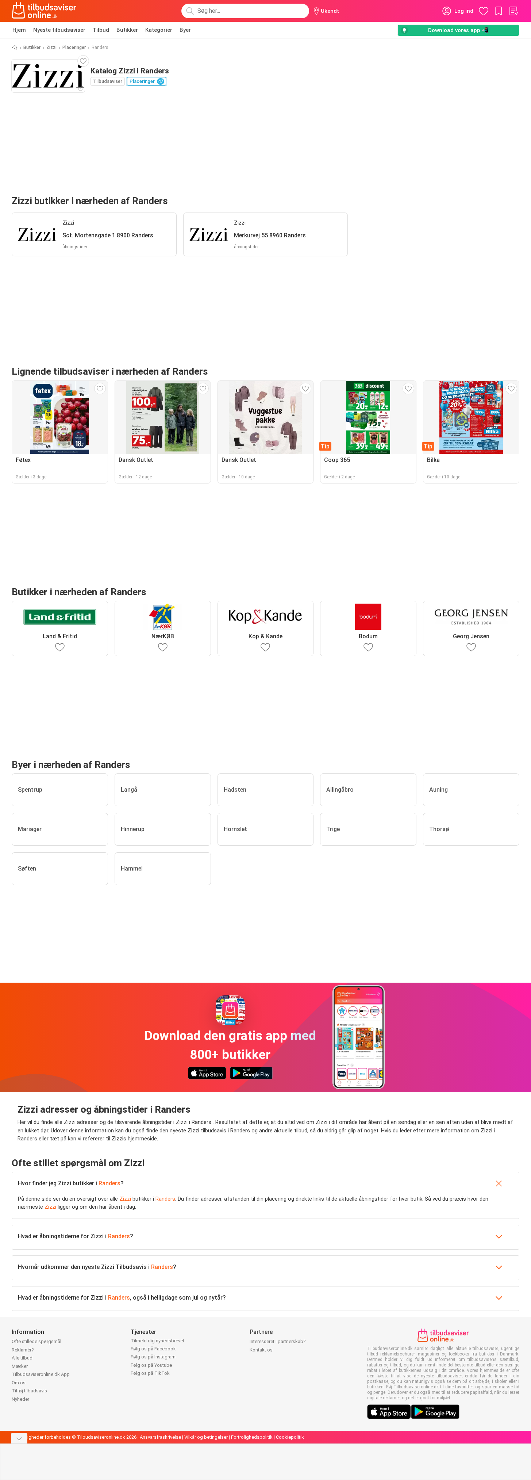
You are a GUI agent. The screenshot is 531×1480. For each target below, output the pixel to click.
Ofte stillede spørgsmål (36, 1341)
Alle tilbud (22, 1358)
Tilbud (101, 30)
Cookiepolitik (290, 1437)
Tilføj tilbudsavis (29, 1390)
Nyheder (20, 1399)
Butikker (127, 30)
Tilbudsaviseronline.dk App (41, 1374)
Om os (19, 1382)
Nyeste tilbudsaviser (59, 30)
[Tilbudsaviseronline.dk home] (44, 11)
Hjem (19, 30)
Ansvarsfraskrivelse (160, 1437)
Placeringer (74, 47)
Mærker (20, 1366)
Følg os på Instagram (153, 1356)
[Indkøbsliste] (513, 11)
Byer (185, 30)
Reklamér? (23, 1350)
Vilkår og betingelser (206, 1437)
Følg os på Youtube (151, 1365)
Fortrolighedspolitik (252, 1437)
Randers (109, 1183)
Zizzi (51, 47)
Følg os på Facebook (153, 1348)
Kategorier (158, 30)
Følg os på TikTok (150, 1373)
